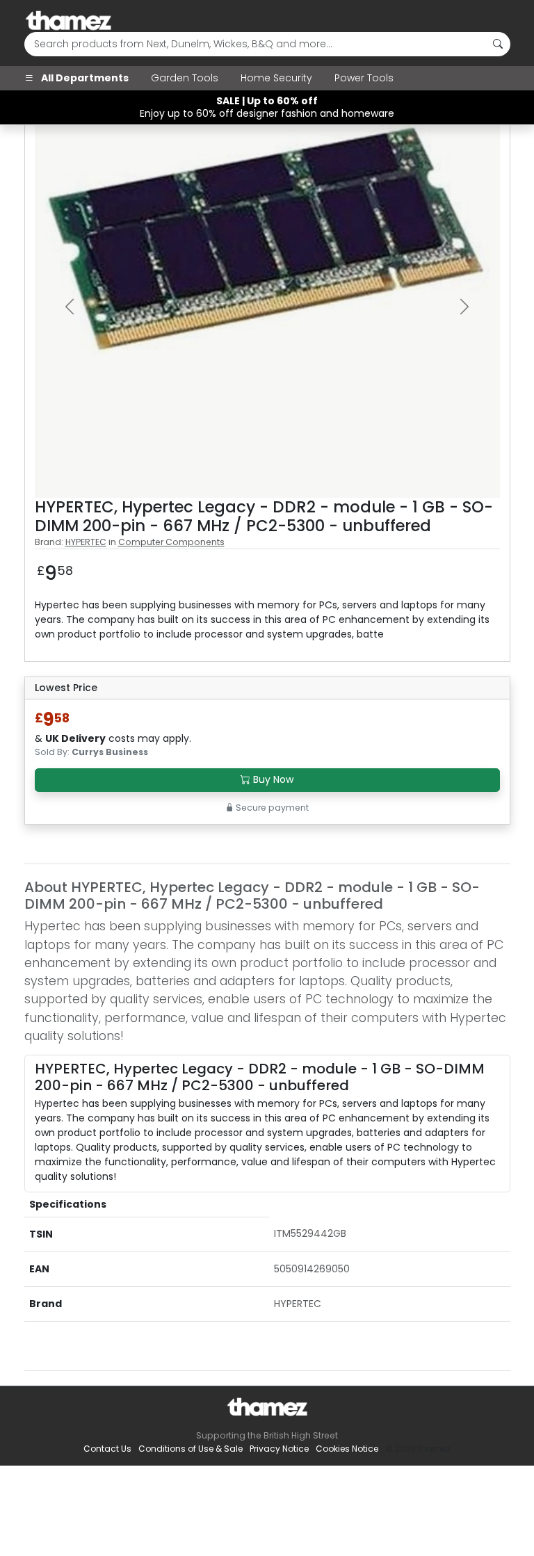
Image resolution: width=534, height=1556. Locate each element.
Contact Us (107, 1448)
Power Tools (364, 78)
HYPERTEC (85, 542)
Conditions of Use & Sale (190, 1448)
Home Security (276, 78)
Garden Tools (184, 78)
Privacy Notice (279, 1448)
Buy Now (271, 779)
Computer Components (171, 542)
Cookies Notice (347, 1448)
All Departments (84, 78)
